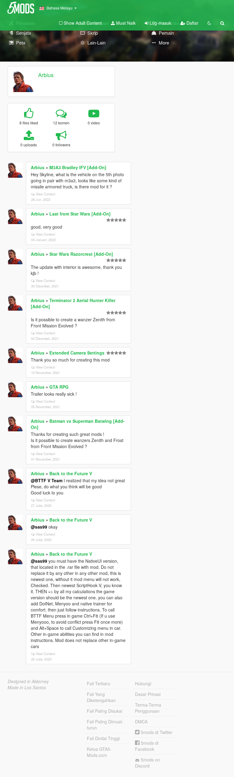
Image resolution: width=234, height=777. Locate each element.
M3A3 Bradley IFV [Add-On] (77, 167)
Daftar (191, 23)
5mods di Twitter (156, 732)
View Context (45, 193)
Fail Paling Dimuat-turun (105, 724)
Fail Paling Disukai (104, 711)
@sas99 (39, 527)
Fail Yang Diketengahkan (101, 697)
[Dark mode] (209, 22)
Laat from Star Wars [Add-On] (80, 214)
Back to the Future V (70, 473)
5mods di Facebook (146, 746)
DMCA (141, 721)
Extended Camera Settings (77, 353)
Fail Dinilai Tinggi (103, 738)
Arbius (46, 75)
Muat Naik (125, 23)
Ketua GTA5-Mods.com (99, 752)
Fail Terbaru (98, 683)
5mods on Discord (147, 763)
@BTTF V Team (46, 480)
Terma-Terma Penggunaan (148, 708)
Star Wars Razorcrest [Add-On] (81, 254)
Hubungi (143, 683)
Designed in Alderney (28, 681)
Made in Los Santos (27, 687)
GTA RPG (59, 387)
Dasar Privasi (148, 694)
